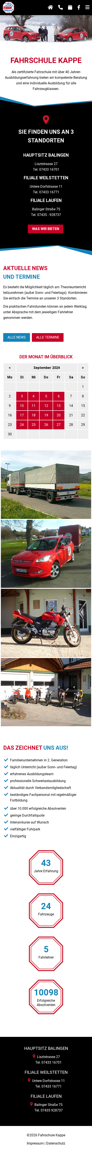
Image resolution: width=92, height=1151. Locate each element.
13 (59, 406)
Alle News (16, 337)
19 (46, 415)
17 (22, 415)
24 (22, 425)
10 (22, 406)
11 (34, 406)
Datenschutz (55, 1143)
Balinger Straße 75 (47, 1105)
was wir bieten (45, 229)
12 (46, 406)
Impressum (35, 1143)
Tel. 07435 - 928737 (46, 215)
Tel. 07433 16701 (46, 169)
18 (34, 415)
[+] (46, 484)
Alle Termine (47, 337)
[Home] (8, 15)
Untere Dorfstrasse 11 (47, 1081)
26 (46, 425)
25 (34, 425)
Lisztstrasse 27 (47, 1057)
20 (59, 415)
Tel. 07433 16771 (46, 192)
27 (59, 425)
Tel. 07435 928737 (48, 1110)
